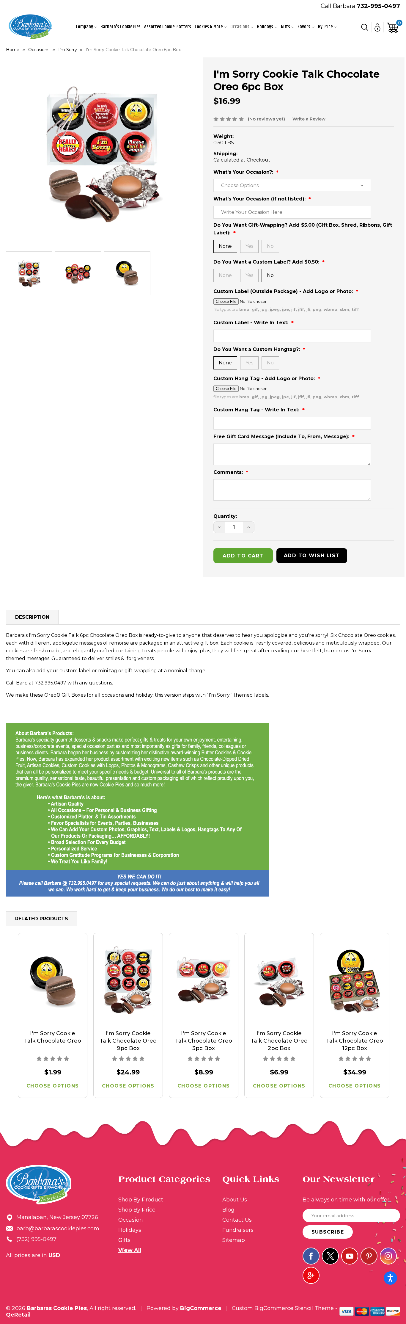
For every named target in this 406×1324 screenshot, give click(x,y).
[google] (311, 1275)
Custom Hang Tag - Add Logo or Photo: (264, 378)
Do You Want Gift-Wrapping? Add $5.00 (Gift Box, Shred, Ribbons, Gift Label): (302, 229)
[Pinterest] (369, 1256)
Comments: (228, 472)
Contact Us (237, 1220)
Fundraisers (238, 1230)
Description (32, 617)
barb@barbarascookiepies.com (57, 1228)
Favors (304, 27)
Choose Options (52, 1086)
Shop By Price (136, 1210)
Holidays (265, 27)
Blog (228, 1210)
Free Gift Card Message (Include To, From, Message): (282, 436)
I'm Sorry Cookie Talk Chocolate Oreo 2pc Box (279, 1041)
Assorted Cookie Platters (167, 27)
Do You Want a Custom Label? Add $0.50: (267, 262)
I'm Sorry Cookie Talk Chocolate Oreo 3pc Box (203, 1041)
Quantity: (225, 516)
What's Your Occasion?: (244, 172)
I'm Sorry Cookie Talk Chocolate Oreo (52, 1037)
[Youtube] (349, 1256)
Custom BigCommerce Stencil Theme (283, 1308)
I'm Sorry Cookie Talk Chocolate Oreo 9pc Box (128, 1041)
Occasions (239, 27)
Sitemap (233, 1240)
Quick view (53, 981)
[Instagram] (388, 1256)
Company (84, 27)
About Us (234, 1199)
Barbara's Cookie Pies (120, 27)
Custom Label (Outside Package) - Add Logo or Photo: (283, 291)
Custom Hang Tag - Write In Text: (257, 410)
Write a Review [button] (308, 119)
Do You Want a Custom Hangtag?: (257, 349)
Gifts (285, 27)
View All (129, 1250)
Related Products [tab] (41, 919)
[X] (330, 1256)
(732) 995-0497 (36, 1239)
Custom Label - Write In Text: (251, 322)
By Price (325, 27)
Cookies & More (209, 27)
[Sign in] (378, 27)
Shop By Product (140, 1199)
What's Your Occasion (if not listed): (260, 199)
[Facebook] (311, 1256)
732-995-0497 (378, 6)
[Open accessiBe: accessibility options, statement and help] (390, 1278)
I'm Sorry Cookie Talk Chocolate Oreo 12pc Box (354, 1041)
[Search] (365, 27)
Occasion (130, 1220)
